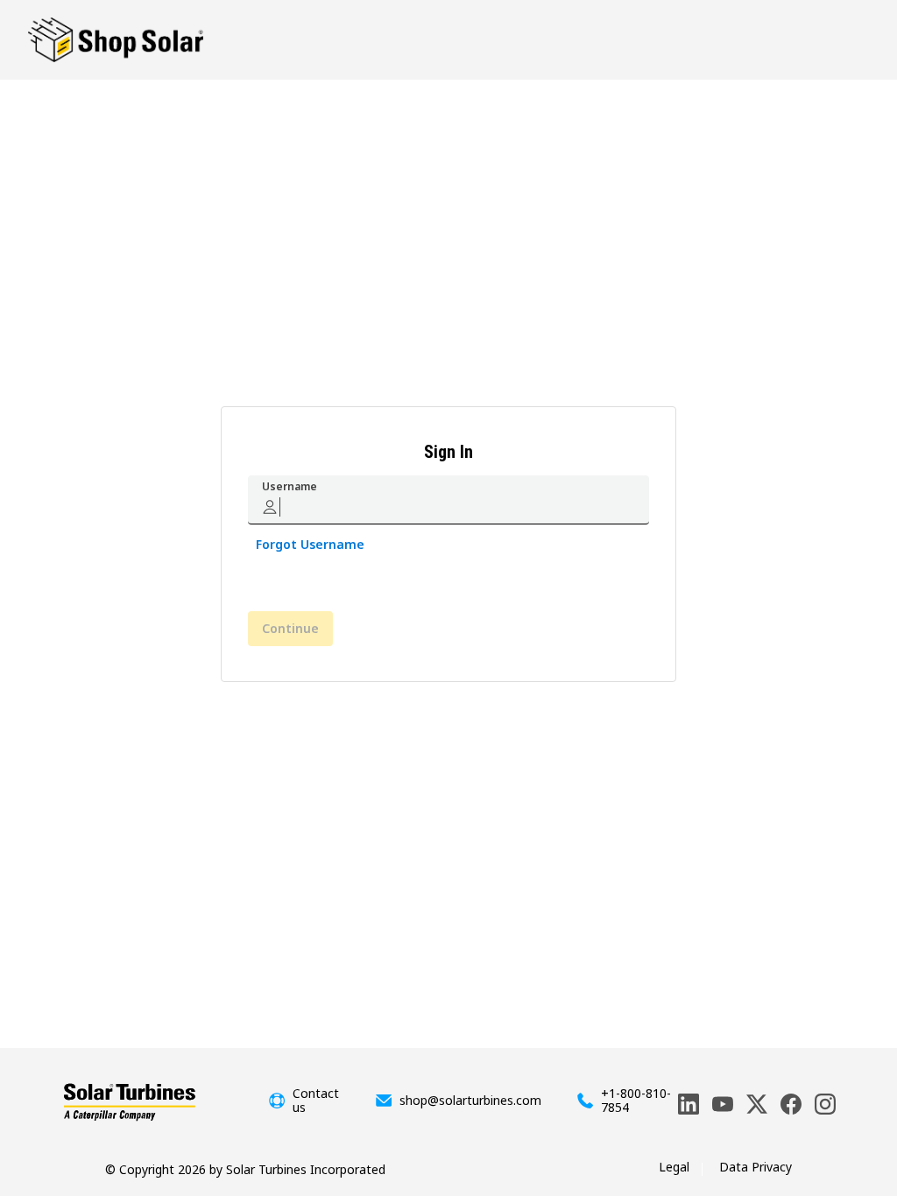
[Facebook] (791, 1104)
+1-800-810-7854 (636, 1101)
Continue (290, 628)
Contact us (316, 1101)
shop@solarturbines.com (470, 1101)
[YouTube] (722, 1104)
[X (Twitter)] (756, 1104)
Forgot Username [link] (310, 544)
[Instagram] (825, 1104)
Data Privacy (755, 1166)
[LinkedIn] (688, 1104)
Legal (674, 1166)
